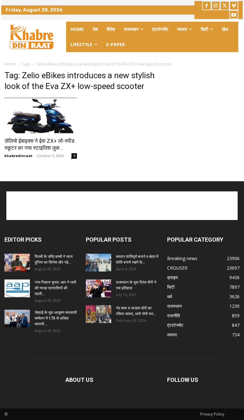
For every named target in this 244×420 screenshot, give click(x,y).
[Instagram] (215, 5)
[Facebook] (206, 5)
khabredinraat (18, 155)
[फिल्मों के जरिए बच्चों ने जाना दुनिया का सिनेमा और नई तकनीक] (17, 263)
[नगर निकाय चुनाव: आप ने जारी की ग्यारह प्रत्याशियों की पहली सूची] (17, 288)
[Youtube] (234, 14)
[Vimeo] (234, 5)
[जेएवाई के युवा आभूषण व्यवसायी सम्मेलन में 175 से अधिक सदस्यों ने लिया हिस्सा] (17, 318)
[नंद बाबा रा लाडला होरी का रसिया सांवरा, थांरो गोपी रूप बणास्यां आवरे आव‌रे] (98, 314)
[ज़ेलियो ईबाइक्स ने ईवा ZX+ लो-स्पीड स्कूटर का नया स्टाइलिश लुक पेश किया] (40, 116)
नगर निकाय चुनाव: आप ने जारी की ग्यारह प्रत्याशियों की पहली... (55, 288)
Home (10, 64)
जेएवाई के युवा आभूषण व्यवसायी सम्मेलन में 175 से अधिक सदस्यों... (56, 318)
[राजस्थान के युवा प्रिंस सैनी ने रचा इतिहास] (98, 288)
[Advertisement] (122, 205)
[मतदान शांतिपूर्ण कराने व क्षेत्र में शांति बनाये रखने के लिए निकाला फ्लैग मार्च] (98, 263)
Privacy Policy (212, 414)
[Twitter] (224, 5)
